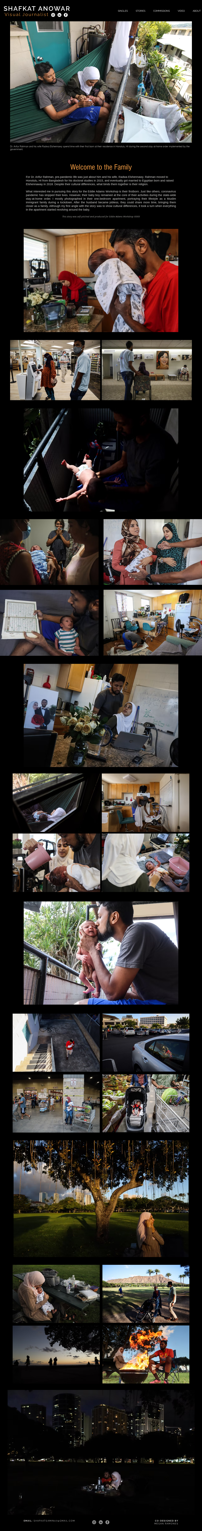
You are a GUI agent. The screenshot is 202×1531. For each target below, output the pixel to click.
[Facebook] (66, 15)
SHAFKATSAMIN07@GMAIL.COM (54, 1520)
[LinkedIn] (59, 15)
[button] (123, 11)
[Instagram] (53, 15)
